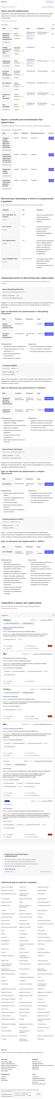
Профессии (35, 1067)
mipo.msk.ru (14, 522)
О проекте (35, 1076)
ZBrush (3, 934)
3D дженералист (24, 969)
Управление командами (10, 696)
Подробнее (6, 42)
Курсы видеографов (43, 952)
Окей (38, 1094)
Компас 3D (22, 887)
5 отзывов (17, 38)
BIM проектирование (7, 955)
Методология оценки (38, 1078)
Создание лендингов (43, 905)
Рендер (21, 1019)
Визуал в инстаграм (7, 887)
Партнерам (4, 1080)
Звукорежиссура (24, 1009)
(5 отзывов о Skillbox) (9, 374)
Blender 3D (22, 910)
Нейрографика (42, 890)
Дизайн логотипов (25, 992)
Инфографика (5, 940)
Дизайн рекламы (42, 995)
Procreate (4, 937)
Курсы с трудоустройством (9, 1065)
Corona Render (41, 1024)
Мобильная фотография (8, 1024)
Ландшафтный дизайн (8, 913)
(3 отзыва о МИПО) (8, 528)
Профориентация (37, 1063)
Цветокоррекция (42, 1005)
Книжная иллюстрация (26, 989)
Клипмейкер (23, 890)
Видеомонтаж (5, 905)
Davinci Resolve (23, 952)
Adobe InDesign (42, 934)
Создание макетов (43, 1027)
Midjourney (40, 1039)
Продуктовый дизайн (44, 920)
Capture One (5, 960)
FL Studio (4, 1039)
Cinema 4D (40, 913)
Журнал (3, 1078)
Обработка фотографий (44, 992)
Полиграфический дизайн (45, 924)
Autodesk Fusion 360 (7, 890)
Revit (2, 930)
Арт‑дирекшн (7, 768)
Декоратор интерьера (8, 1019)
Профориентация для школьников (42, 1065)
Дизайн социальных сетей (9, 1035)
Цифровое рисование (44, 964)
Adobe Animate (24, 940)
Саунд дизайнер (6, 1031)
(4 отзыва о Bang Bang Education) (13, 298)
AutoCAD (22, 930)
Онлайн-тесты (36, 1061)
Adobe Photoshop (6, 902)
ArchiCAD (40, 927)
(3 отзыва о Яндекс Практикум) (12, 458)
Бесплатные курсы (6, 1069)
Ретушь (3, 952)
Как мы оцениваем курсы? (9, 21)
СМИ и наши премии (38, 1080)
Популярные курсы (7, 1061)
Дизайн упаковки (24, 924)
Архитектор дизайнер (8, 974)
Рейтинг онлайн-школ (39, 1084)
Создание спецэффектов (26, 977)
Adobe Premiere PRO (25, 917)
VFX (20, 999)
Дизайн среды (23, 960)
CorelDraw (22, 949)
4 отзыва (16, 53)
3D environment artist (7, 1002)
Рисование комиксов (25, 1005)
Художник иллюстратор (44, 940)
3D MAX (3, 910)
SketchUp (22, 937)
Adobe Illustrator (42, 910)
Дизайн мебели (6, 1015)
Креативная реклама (25, 1002)
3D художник (23, 974)
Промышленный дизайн (44, 974)
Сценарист (22, 980)
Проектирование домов (8, 893)
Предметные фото (43, 887)
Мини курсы (5, 1070)
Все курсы (49, 2)
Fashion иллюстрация (25, 984)
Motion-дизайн (42, 898)
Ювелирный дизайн (43, 1012)
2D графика (40, 949)
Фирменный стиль (43, 1015)
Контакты (35, 1082)
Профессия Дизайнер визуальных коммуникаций (13, 628)
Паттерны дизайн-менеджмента (13, 728)
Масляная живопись (7, 995)
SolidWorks (40, 989)
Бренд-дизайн (5, 924)
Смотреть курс (7, 150)
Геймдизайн (23, 920)
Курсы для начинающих (8, 1067)
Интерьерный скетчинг (8, 1005)
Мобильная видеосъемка (45, 1035)
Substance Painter (6, 992)
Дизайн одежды (24, 1012)
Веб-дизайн (41, 893)
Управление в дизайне (26, 1024)
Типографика (23, 934)
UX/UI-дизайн (5, 898)
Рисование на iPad (25, 964)
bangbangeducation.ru (17, 292)
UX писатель (23, 1035)
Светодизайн (23, 1027)
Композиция (5, 949)
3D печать (40, 999)
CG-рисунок (41, 980)
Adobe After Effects (7, 917)
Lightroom (40, 955)
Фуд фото (4, 1027)
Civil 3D (3, 977)
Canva (39, 977)
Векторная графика (43, 937)
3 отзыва (16, 89)
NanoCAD (40, 1031)
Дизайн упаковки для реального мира (15, 658)
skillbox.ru (14, 368)
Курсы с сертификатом (8, 1063)
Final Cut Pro (41, 1009)
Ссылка (5, 219)
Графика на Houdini (25, 927)
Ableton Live (41, 944)
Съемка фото (5, 944)
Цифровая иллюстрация (8, 989)
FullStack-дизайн (42, 960)
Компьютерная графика (8, 999)
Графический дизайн (25, 898)
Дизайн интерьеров (25, 913)
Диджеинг (4, 980)
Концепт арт (23, 1015)
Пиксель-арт (41, 1002)
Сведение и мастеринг (8, 1012)
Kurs (4, 2)
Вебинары (35, 1069)
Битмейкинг (4, 1009)
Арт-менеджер (7, 808)
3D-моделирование (43, 902)
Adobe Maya (41, 930)
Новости (3, 1076)
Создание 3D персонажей (9, 927)
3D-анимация (5, 920)
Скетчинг (40, 917)
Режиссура (4, 984)
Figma (21, 902)
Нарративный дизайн (26, 995)
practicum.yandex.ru (17, 452)
